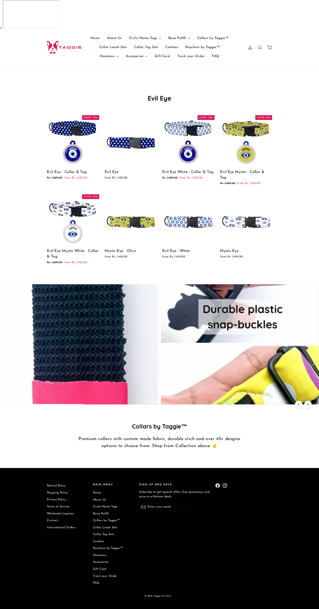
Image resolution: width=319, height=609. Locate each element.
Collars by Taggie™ (213, 38)
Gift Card (162, 56)
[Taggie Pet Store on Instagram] (225, 485)
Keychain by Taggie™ (202, 47)
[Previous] (298, 404)
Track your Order (191, 56)
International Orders (61, 527)
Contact (52, 520)
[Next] (308, 404)
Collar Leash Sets (113, 47)
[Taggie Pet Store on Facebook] (217, 485)
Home (95, 38)
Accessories (135, 56)
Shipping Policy (57, 492)
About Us (114, 38)
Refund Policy (56, 485)
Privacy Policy (56, 499)
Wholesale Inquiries (60, 513)
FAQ (215, 56)
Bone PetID (177, 38)
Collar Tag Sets (146, 47)
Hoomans (108, 56)
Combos (171, 47)
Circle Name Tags (143, 38)
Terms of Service (58, 506)
